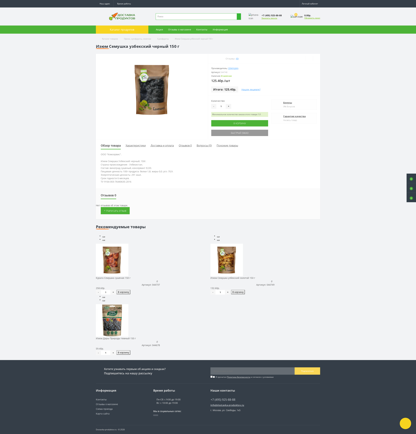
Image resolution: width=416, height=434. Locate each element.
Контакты (201, 29)
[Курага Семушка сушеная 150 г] (112, 259)
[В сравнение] (316, 58)
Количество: (218, 100)
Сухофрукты (163, 38)
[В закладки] (309, 58)
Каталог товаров (110, 38)
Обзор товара (111, 145)
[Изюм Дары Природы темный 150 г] (112, 320)
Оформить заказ (312, 18)
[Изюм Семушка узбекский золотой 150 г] (226, 259)
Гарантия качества (294, 116)
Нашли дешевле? (250, 89)
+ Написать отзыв (115, 210)
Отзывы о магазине (179, 29)
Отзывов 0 (185, 145)
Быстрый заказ (239, 132)
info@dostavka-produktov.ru (227, 405)
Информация (220, 29)
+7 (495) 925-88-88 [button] (223, 399)
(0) (237, 58)
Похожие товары (227, 145)
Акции (159, 29)
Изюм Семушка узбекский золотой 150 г (232, 277)
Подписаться (307, 371)
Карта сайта (103, 413)
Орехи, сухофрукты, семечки (137, 38)
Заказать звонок (269, 18)
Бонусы (287, 102)
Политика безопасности (238, 377)
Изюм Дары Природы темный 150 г (116, 338)
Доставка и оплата (162, 145)
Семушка (233, 68)
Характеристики (136, 145)
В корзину (240, 123)
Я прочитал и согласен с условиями (245, 377)
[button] (123, 3)
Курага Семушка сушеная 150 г (113, 277)
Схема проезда (104, 408)
